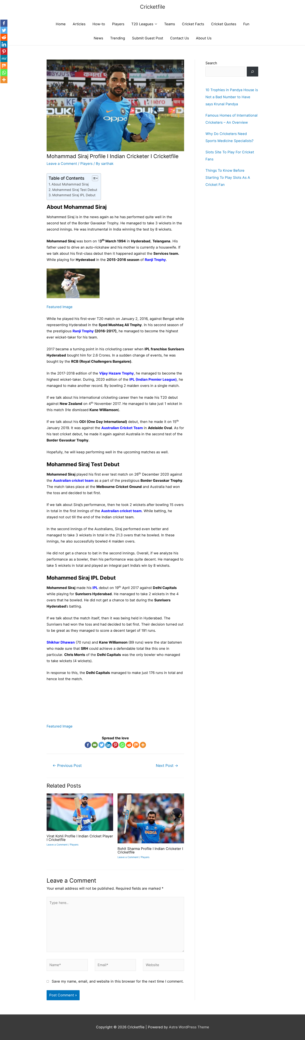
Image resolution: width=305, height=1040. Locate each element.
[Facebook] (88, 745)
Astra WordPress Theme (189, 1027)
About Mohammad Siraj (71, 184)
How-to (98, 24)
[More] (143, 745)
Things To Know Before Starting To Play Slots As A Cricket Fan (227, 177)
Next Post (167, 765)
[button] (93, 178)
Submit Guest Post (147, 38)
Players (118, 24)
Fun (246, 24)
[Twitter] (101, 745)
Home (61, 24)
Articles (79, 24)
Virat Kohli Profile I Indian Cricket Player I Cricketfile (80, 838)
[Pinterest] (115, 745)
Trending (117, 38)
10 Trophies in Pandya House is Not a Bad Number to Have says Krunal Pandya (231, 97)
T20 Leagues (142, 24)
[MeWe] (3, 58)
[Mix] (136, 745)
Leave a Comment (62, 163)
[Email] (95, 745)
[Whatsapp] (122, 745)
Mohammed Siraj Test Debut (74, 190)
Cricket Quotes (223, 24)
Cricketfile (152, 7)
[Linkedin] (108, 745)
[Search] (252, 71)
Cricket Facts (193, 24)
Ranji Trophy (83, 331)
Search (211, 63)
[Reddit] (129, 745)
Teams (169, 24)
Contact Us (179, 38)
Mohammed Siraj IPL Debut (73, 195)
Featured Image (60, 307)
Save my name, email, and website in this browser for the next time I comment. (118, 981)
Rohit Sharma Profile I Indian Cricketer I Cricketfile (150, 850)
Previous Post (67, 765)
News (98, 38)
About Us (203, 38)
